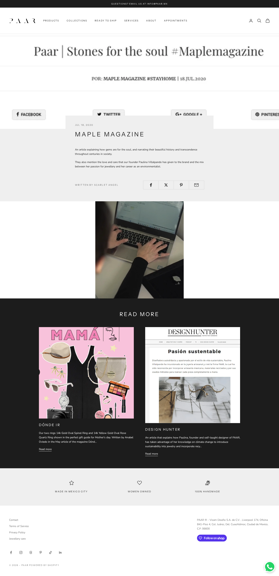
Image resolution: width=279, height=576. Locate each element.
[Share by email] (196, 185)
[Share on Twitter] (165, 185)
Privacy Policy (17, 532)
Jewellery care (17, 539)
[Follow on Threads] (31, 552)
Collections (77, 20)
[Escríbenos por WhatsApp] (269, 566)
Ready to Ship (106, 20)
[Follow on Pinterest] (41, 552)
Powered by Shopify (44, 565)
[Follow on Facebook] (11, 552)
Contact (13, 520)
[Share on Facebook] (150, 185)
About (151, 20)
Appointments (175, 20)
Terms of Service (19, 526)
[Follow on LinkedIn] (60, 552)
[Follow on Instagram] (21, 552)
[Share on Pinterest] (181, 185)
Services (131, 20)
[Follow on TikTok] (50, 552)
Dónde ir (49, 425)
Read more (45, 449)
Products (51, 20)
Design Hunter (162, 429)
